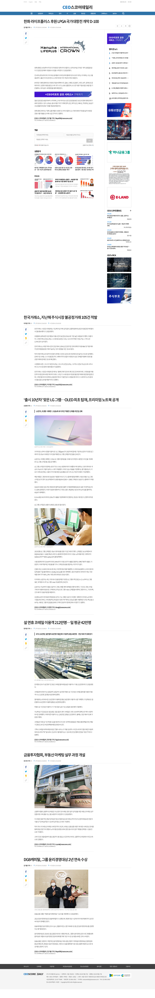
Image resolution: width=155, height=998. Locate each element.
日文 (36, 2)
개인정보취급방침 (67, 966)
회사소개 (26, 966)
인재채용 (39, 966)
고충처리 (128, 966)
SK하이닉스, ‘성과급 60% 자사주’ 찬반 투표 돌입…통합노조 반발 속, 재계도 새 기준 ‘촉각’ (120, 93)
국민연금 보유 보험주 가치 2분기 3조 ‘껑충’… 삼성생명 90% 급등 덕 (66, 192)
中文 (40, 2)
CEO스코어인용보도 (114, 210)
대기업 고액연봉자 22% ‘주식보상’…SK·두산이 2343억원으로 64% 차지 (43, 170)
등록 (89, 140)
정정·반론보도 (113, 966)
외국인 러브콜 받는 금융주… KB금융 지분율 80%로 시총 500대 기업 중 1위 (66, 180)
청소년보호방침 (84, 966)
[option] (119, 130)
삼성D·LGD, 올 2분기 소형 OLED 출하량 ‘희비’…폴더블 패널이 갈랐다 (120, 63)
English (31, 2)
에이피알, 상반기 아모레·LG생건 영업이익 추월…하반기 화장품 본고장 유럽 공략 (120, 68)
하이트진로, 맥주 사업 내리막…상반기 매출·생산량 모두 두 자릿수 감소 (120, 78)
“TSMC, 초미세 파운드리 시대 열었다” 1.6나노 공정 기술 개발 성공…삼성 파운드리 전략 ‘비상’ (120, 58)
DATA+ (115, 13)
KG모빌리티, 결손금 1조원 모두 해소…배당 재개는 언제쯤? (120, 73)
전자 (60, 13)
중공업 (83, 13)
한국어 (25, 2)
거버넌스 (50, 13)
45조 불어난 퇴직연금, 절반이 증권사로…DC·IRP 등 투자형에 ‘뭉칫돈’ (120, 98)
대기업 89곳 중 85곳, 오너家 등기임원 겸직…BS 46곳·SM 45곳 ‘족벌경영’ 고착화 (84, 170)
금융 (74, 13)
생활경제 (93, 13)
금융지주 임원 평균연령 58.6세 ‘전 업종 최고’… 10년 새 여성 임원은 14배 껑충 (43, 193)
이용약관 (52, 966)
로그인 (129, 2)
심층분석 (40, 13)
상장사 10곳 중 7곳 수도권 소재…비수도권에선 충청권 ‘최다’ (64, 169)
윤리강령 (99, 966)
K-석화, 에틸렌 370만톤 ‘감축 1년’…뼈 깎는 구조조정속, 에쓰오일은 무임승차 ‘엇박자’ (120, 88)
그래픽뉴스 (104, 13)
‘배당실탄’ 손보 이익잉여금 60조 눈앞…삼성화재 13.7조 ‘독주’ (120, 83)
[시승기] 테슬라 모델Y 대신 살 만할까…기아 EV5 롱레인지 (120, 53)
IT (67, 13)
